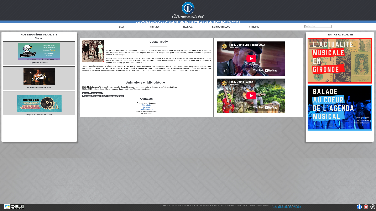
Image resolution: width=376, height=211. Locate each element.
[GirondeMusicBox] (188, 10)
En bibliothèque (221, 27)
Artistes (155, 27)
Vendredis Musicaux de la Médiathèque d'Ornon (103, 96)
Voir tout (39, 38)
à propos (254, 27)
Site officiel (146, 105)
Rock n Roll (96, 93)
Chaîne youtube (146, 109)
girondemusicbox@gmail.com (287, 207)
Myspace (146, 107)
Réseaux (188, 27)
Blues (85, 93)
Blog (122, 27)
